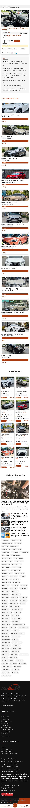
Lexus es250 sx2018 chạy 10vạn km (12, 334)
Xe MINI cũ (12, 627)
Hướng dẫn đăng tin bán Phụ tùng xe (11, 761)
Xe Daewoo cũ (6, 567)
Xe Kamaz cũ (14, 603)
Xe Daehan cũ (6, 564)
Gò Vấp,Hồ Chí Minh (7, 461)
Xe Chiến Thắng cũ (7, 561)
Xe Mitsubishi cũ (6, 630)
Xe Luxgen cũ (5, 618)
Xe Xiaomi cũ (15, 669)
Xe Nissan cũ (5, 633)
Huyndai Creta (6, 727)
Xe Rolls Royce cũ (17, 642)
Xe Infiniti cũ (5, 597)
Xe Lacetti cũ (5, 609)
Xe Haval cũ (23, 585)
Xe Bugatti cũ (5, 552)
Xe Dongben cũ (15, 570)
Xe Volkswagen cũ (7, 666)
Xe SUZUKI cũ (16, 651)
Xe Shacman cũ (6, 645)
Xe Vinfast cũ (22, 663)
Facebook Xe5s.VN (9, 705)
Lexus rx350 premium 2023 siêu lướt (12, 180)
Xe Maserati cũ (6, 621)
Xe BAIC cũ (5, 546)
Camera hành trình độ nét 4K (9, 771)
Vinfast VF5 (5, 719)
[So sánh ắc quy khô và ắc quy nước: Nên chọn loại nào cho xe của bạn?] (5, 535)
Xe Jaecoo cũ (13, 600)
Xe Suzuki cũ (5, 654)
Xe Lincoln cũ (15, 615)
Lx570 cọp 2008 (6, 356)
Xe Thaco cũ (13, 657)
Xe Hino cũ (5, 588)
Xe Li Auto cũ (5, 615)
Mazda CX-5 (5, 734)
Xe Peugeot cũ (15, 636)
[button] (3, 18)
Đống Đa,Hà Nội (21, 438)
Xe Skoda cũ (16, 645)
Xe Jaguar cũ (23, 600)
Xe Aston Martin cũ (7, 543)
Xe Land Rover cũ (7, 612)
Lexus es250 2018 (6, 137)
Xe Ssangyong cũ (16, 648)
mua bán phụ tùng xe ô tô (10, 776)
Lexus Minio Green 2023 (14, 35)
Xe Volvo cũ (17, 666)
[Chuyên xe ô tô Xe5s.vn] (10, 688)
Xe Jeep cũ (5, 603)
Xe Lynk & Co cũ (16, 618)
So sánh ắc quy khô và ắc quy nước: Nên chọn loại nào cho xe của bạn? (20, 535)
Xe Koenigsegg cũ (14, 606)
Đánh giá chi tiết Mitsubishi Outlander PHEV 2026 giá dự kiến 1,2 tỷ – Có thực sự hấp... (19, 529)
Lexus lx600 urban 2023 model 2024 (12, 224)
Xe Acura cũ (5, 540)
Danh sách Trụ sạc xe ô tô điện (9, 766)
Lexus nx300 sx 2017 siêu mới (10, 115)
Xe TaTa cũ (14, 654)
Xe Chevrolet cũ (18, 558)
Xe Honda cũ (13, 588)
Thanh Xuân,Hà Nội (22, 391)
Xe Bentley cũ (14, 546)
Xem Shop (17, 40)
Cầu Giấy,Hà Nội (21, 461)
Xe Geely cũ (16, 582)
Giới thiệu (3, 747)
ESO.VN (9, 802)
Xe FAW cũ (5, 576)
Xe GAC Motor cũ (15, 579)
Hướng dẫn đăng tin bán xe (9, 759)
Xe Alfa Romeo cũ (16, 540)
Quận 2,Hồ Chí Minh (7, 414)
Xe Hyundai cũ (6, 594)
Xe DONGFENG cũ (7, 573)
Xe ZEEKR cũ (5, 672)
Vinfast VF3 (5, 717)
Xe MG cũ (4, 627)
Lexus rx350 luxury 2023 (8, 246)
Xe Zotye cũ (14, 672)
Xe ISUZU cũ (23, 597)
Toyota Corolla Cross (8, 729)
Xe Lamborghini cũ (16, 609)
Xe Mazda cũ (16, 621)
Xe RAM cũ (15, 639)
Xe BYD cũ (15, 552)
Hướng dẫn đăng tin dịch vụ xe (9, 764)
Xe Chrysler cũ (19, 561)
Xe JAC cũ (4, 600)
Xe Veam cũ (13, 663)
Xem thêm (4, 118)
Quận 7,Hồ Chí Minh (7, 391)
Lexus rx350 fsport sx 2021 (9, 158)
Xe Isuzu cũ (14, 597)
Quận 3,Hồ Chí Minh (22, 414)
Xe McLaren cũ (6, 624)
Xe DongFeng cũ (19, 573)
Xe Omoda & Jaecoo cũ (17, 633)
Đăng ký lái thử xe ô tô (8, 788)
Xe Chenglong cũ (6, 558)
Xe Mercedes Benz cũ (18, 624)
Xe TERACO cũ (24, 654)
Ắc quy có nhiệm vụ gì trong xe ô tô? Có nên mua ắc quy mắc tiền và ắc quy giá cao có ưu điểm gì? (15, 502)
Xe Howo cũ (15, 591)
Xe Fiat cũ (22, 576)
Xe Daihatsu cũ (16, 567)
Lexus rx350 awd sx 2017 (8, 268)
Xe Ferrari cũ (13, 576)
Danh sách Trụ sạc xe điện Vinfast (10, 769)
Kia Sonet (5, 725)
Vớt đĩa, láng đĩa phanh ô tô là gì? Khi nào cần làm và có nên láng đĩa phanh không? (19, 522)
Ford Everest (6, 732)
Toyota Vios (5, 723)
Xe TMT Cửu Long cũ (7, 660)
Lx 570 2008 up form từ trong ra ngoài (12, 312)
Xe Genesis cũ (6, 585)
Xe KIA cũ (23, 603)
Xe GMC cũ (15, 585)
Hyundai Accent (7, 721)
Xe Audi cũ (18, 543)
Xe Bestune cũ (6, 549)
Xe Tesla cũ (5, 657)
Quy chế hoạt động (6, 749)
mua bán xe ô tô (17, 774)
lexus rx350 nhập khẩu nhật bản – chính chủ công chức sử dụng (15, 289)
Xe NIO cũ (16, 630)
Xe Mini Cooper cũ (23, 627)
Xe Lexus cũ (17, 612)
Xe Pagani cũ (5, 636)
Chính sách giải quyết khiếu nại (10, 753)
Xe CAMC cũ (5, 555)
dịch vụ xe (8, 781)
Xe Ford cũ (5, 579)
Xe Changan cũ (15, 555)
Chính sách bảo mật (6, 751)
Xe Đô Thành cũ (6, 675)
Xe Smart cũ (5, 648)
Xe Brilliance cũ (16, 549)
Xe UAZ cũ (5, 663)
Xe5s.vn (11, 800)
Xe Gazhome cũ (6, 582)
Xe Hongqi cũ (23, 588)
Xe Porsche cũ (6, 639)
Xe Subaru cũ (5, 651)
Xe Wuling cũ (5, 669)
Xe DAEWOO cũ (16, 564)
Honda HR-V (6, 736)
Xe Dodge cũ (5, 570)
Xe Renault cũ (6, 642)
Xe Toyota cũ (19, 660)
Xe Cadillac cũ (24, 552)
